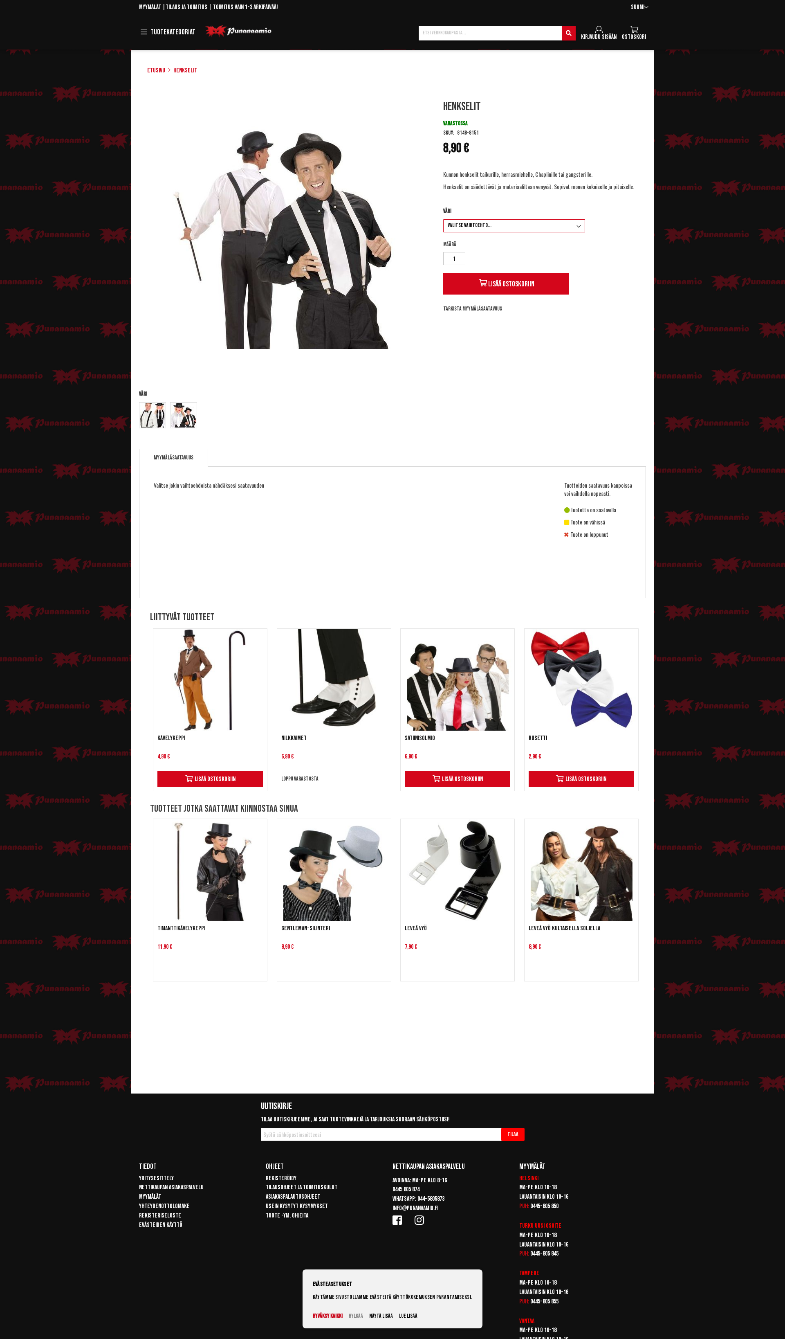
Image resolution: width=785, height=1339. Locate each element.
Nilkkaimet (294, 738)
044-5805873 (430, 1199)
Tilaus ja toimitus (186, 7)
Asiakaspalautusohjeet (293, 1197)
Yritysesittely (156, 1178)
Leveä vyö (416, 928)
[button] (639, 7)
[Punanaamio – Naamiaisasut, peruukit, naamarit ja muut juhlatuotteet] (238, 31)
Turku (526, 1226)
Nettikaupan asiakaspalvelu (171, 1187)
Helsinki (528, 1178)
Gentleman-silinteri (305, 928)
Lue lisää (408, 1315)
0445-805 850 (544, 1206)
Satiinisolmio (420, 738)
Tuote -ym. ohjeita (287, 1216)
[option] (152, 415)
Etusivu (156, 70)
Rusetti (538, 738)
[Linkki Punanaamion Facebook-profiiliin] (398, 1220)
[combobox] (497, 33)
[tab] (173, 458)
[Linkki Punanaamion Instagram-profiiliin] (421, 1220)
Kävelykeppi (171, 738)
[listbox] (283, 416)
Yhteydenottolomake (164, 1206)
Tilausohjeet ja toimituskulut (301, 1187)
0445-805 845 (544, 1254)
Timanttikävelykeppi (181, 928)
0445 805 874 (405, 1189)
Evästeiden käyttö (160, 1225)
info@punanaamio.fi (415, 1208)
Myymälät (150, 7)
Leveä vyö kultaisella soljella (564, 928)
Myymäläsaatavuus (173, 457)
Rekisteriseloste (160, 1216)
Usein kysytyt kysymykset (297, 1206)
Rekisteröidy (281, 1178)
